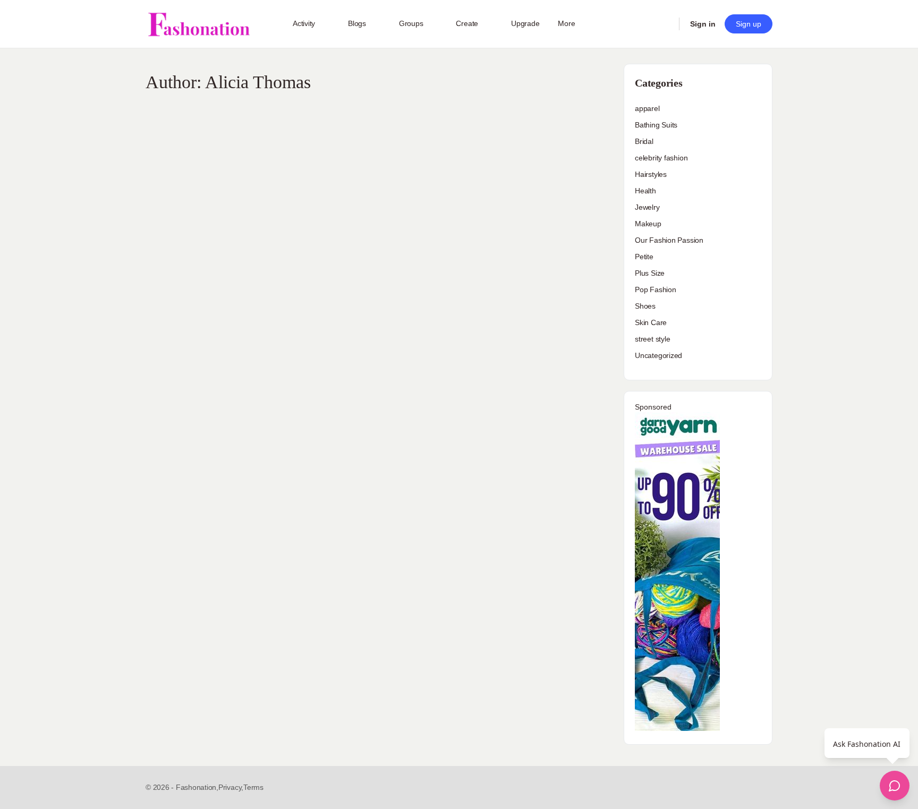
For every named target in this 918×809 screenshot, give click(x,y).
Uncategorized (658, 355)
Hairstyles (651, 174)
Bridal (644, 141)
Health (645, 190)
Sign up (748, 24)
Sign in (703, 24)
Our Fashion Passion (669, 240)
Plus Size (650, 273)
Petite (644, 256)
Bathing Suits (656, 125)
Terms (253, 787)
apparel (647, 108)
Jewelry (647, 207)
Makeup (648, 223)
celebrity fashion (661, 158)
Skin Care (651, 322)
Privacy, (230, 787)
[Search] (664, 24)
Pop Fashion (655, 289)
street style (652, 339)
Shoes (645, 306)
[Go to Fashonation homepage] (199, 24)
